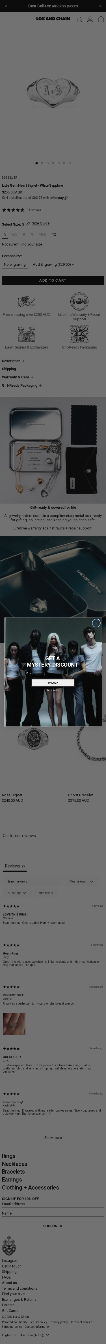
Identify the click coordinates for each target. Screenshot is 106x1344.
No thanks (53, 690)
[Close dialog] (96, 623)
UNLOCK (53, 682)
